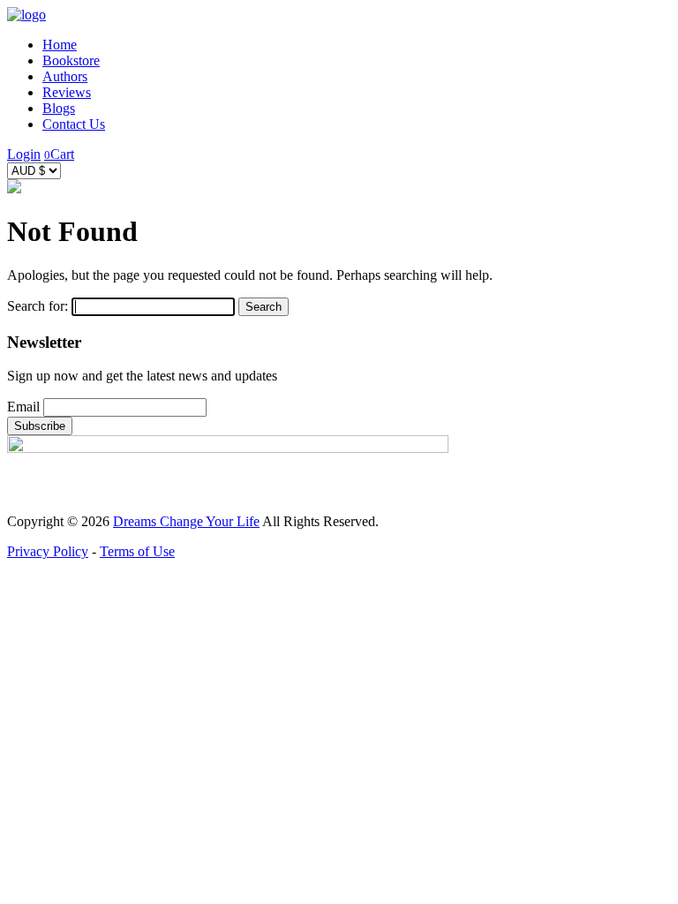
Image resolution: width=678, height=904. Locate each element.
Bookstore (71, 60)
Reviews (66, 92)
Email (23, 406)
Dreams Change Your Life (186, 521)
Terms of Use (137, 551)
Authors (64, 76)
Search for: (37, 305)
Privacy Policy (47, 551)
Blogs (58, 108)
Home (59, 44)
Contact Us (73, 124)
